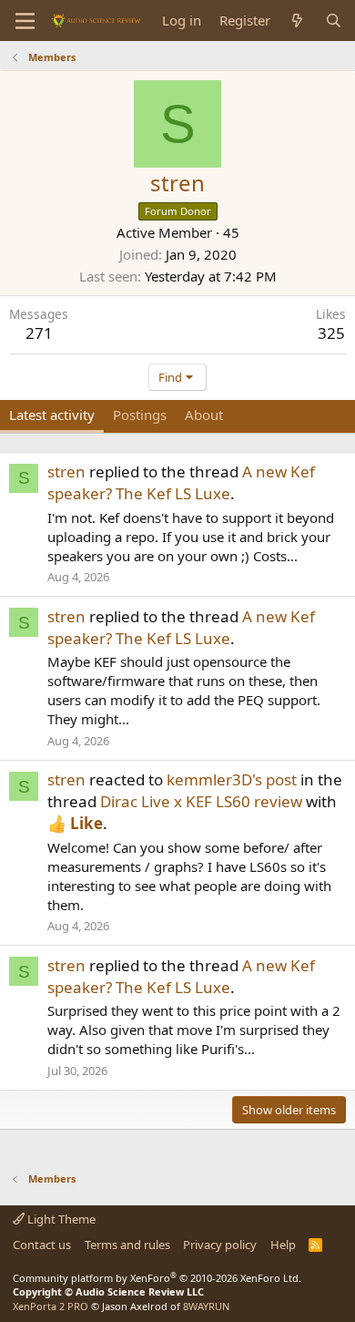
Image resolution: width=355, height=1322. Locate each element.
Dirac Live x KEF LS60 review (201, 801)
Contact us (42, 1244)
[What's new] (297, 20)
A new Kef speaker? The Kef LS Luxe (181, 482)
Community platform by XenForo (157, 1278)
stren (66, 471)
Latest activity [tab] (52, 414)
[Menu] (25, 21)
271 (39, 333)
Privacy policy (220, 1244)
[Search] (333, 20)
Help (283, 1244)
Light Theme (60, 1219)
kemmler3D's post (232, 779)
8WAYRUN (206, 1306)
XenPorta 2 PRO (50, 1306)
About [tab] (204, 414)
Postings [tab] (140, 414)
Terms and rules (127, 1244)
